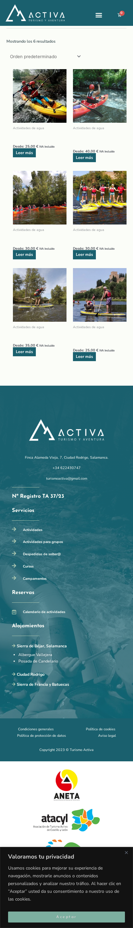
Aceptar (66, 917)
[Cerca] (126, 852)
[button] (98, 15)
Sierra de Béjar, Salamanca (42, 646)
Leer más (24, 152)
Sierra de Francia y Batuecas (43, 684)
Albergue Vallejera (35, 654)
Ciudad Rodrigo (31, 674)
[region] (66, 887)
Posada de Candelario (38, 661)
